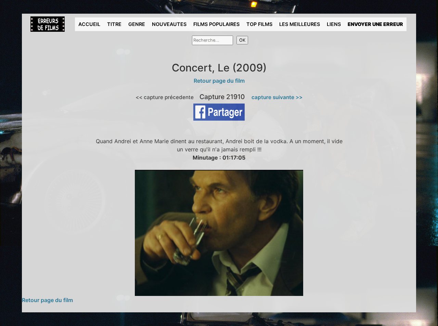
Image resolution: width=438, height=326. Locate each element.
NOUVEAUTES (169, 24)
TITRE (114, 24)
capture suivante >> (277, 97)
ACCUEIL (89, 24)
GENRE (136, 24)
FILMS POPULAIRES (216, 24)
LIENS (334, 24)
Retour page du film (219, 80)
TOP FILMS (259, 24)
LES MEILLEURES (299, 24)
